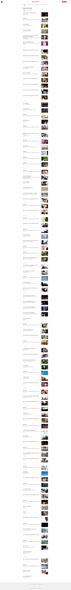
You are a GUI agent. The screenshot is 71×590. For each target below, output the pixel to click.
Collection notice (40, 584)
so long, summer (26, 24)
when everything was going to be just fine (31, 452)
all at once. (24, 507)
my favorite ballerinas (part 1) (29, 312)
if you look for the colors (28, 187)
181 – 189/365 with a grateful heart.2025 (30, 517)
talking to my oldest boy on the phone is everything (30, 73)
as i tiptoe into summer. (26, 135)
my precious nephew (27, 318)
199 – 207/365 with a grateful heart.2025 (31, 477)
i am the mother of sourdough (29, 430)
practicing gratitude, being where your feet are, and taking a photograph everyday (31, 177)
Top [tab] (26, 10)
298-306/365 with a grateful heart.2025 (30, 223)
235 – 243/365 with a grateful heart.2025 (31, 401)
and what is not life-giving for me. (28, 330)
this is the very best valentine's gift (30, 288)
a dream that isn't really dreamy (29, 359)
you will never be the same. (27, 188)
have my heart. (25, 121)
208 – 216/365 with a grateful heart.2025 (31, 458)
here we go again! (25, 68)
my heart (25, 511)
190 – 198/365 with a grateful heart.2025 (31, 494)
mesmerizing (25, 103)
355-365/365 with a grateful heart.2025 (30, 78)
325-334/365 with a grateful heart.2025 (30, 95)
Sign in (68, 1)
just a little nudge (26, 234)
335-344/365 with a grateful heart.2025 (30, 89)
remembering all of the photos (29, 348)
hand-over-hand (26, 570)
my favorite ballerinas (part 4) (29, 295)
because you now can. (26, 182)
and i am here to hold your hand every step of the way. (30, 431)
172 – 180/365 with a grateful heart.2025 (30, 534)
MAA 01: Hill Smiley (27, 176)
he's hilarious (25, 365)
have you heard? (26, 181)
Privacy (35, 584)
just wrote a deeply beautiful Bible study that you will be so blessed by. (31, 43)
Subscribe (64, 1)
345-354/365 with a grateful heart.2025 (30, 84)
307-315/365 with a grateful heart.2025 (30, 210)
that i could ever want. (26, 289)
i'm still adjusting (26, 282)
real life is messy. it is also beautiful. (28, 241)
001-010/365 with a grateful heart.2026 (30, 61)
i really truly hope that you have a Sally (31, 395)
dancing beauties (26, 108)
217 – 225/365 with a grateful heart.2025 (30, 441)
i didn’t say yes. (25, 13)
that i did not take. (25, 349)
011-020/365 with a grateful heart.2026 (30, 55)
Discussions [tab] (29, 10)
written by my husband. (26, 552)
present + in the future (27, 506)
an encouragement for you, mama (29, 528)
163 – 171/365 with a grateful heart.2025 (30, 559)
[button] (24, 5)
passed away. (25, 319)
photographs (25, 471)
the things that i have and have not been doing (31, 134)
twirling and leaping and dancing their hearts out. (30, 296)
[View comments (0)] (29, 52)
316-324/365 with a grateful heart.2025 (30, 198)
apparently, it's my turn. (26, 571)
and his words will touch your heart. (28, 366)
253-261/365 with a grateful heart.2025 (30, 354)
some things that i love (27, 576)
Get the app (39, 586)
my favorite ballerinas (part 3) (29, 301)
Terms (37, 584)
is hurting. (24, 512)
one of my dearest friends (28, 41)
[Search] (59, 2)
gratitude (25, 18)
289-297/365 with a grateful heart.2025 (30, 240)
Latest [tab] (24, 10)
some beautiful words (27, 551)
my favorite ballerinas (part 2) (29, 306)
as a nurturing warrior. (26, 577)
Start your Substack (33, 586)
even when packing (27, 488)
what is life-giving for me (28, 329)
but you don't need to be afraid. (27, 414)
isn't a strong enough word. (27, 104)
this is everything (26, 72)
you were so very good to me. (27, 25)
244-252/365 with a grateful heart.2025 (30, 382)
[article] (35, 14)
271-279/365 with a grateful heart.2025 (30, 265)
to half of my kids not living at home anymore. (29, 283)
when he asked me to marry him (29, 12)
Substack (31, 588)
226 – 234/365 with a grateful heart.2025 (31, 418)
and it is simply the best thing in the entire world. (30, 194)
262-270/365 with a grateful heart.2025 (30, 335)
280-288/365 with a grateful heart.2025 (30, 257)
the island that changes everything (30, 193)
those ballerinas (26, 120)
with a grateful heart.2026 (28, 67)
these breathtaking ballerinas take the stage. (29, 146)
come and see (25, 145)
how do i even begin (27, 29)
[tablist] (27, 10)
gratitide (25, 114)
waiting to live (26, 376)
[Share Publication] (61, 2)
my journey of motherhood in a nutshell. (29, 547)
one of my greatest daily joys (28, 270)
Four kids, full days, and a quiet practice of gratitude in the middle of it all (31, 38)
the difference (26, 435)
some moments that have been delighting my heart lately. (31, 19)
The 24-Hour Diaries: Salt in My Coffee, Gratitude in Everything (30, 36)
